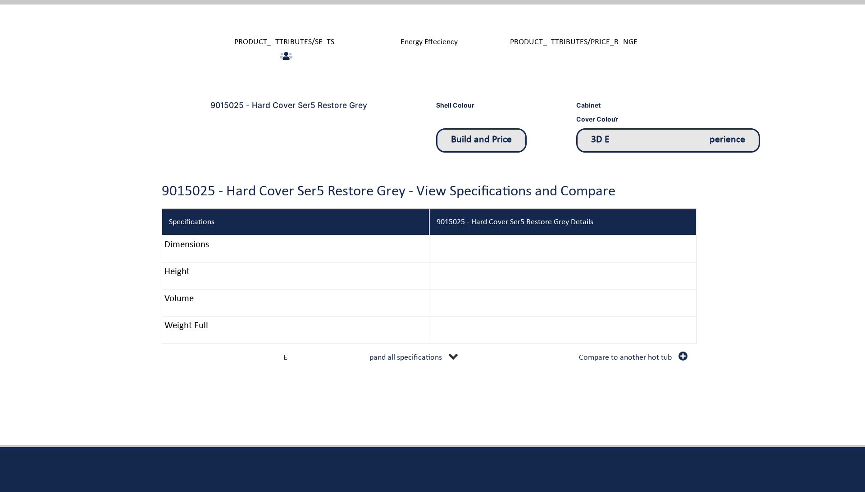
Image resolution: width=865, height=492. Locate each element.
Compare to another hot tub (625, 357)
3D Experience (668, 140)
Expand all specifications (362, 357)
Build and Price (481, 140)
